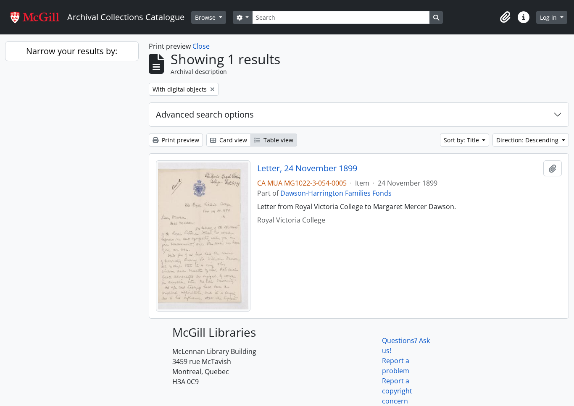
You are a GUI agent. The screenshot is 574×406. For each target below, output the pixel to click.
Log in (549, 17)
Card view (232, 140)
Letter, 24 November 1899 (307, 168)
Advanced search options (205, 114)
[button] (505, 17)
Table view (277, 140)
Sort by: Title (462, 140)
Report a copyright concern (397, 391)
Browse (206, 17)
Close (201, 46)
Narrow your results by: (71, 51)
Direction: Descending (528, 140)
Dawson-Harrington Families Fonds (336, 193)
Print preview (179, 140)
